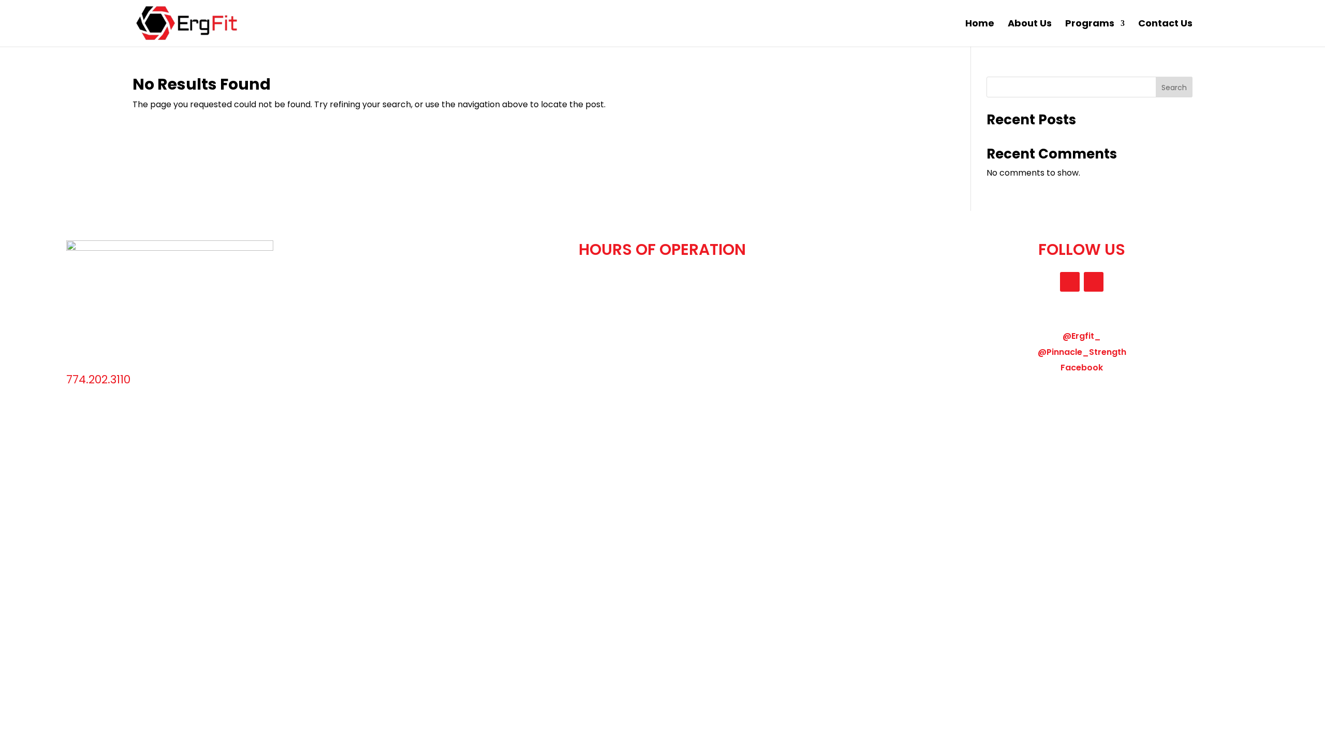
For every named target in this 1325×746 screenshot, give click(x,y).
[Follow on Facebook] (1093, 282)
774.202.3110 (98, 379)
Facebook (1082, 368)
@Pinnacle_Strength (1082, 352)
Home (979, 25)
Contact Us (1165, 25)
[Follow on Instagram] (1070, 282)
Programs (1089, 25)
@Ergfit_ (1082, 336)
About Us (1030, 25)
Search (1174, 87)
